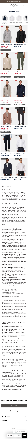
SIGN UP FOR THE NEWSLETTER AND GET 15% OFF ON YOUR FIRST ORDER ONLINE (14, 401)
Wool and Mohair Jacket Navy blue (21, 99)
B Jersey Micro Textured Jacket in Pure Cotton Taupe (7, 99)
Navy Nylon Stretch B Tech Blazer (7, 177)
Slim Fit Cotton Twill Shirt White (21, 153)
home (2, 9)
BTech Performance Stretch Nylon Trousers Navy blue (7, 153)
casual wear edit (6, 243)
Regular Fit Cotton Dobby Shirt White (21, 177)
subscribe (14, 405)
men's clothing (14, 11)
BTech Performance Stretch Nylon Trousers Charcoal (21, 126)
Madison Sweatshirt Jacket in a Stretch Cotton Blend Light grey (7, 44)
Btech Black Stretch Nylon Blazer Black (21, 44)
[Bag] (26, 5)
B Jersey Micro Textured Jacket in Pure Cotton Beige (7, 71)
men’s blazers (16, 211)
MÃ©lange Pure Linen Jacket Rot (7, 126)
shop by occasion (8, 267)
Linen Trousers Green (19, 71)
